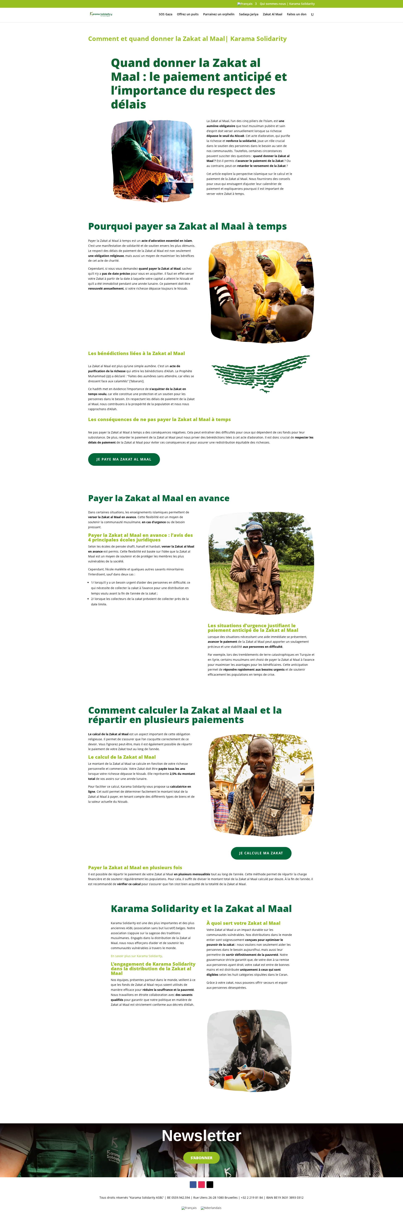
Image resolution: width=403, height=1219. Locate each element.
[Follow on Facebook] (193, 1184)
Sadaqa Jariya (248, 14)
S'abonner (201, 1157)
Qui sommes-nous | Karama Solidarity (287, 4)
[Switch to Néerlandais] (211, 1208)
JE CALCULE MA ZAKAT (261, 853)
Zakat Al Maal (272, 14)
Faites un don (296, 14)
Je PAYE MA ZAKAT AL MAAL (124, 459)
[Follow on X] (210, 1184)
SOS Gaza (165, 14)
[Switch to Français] (189, 1208)
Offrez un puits (188, 14)
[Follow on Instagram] (201, 1184)
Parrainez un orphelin (218, 14)
